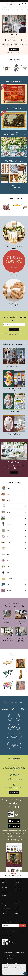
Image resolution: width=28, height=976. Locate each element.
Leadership (17, 905)
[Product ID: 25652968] (6, 207)
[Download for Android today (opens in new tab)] (14, 826)
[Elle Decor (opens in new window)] (22, 702)
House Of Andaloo (14, 108)
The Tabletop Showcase (14, 161)
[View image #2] (12, 34)
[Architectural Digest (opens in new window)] (5, 702)
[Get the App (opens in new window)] (11, 814)
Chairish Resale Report (19, 916)
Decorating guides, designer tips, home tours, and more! (12, 931)
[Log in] (14, 4)
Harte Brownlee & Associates (21, 624)
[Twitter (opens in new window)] (16, 963)
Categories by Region (6, 908)
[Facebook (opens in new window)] (7, 963)
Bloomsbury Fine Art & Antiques (14, 135)
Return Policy (4, 887)
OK (14, 972)
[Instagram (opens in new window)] (3, 963)
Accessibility (4, 895)
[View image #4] (15, 34)
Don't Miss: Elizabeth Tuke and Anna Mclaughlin (14, 1)
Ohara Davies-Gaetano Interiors (21, 641)
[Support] (25, 973)
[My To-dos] (17, 4)
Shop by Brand (4, 905)
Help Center (4, 882)
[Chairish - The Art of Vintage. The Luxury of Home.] (8, 4)
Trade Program (17, 884)
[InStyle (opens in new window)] (22, 709)
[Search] (24, 7)
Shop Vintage (14, 792)
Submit (22, 925)
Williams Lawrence (14, 366)
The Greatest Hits (14, 188)
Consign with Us (18, 890)
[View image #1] (11, 34)
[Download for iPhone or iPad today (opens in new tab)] (14, 821)
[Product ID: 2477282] (16, 207)
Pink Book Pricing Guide (6, 892)
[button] (2, 4)
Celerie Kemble (14, 411)
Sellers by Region (5, 910)
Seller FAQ (17, 892)
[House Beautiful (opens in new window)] (5, 709)
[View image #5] (16, 34)
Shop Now (14, 49)
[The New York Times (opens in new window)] (14, 702)
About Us (16, 903)
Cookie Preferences (17, 968)
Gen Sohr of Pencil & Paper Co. (14, 390)
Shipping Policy (5, 890)
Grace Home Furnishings (7, 621)
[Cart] (25, 4)
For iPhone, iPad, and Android (7, 937)
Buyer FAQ (17, 882)
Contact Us (4, 884)
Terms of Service (23, 333)
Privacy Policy (13, 334)
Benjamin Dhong (14, 434)
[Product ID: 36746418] (6, 68)
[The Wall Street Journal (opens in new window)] (14, 709)
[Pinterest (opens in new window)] (12, 963)
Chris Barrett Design (7, 640)
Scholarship (17, 913)
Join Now (14, 472)
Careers (16, 908)
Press (16, 910)
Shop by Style (4, 903)
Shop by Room (4, 913)
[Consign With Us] (19, 4)
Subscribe (14, 329)
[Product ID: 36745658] (16, 68)
